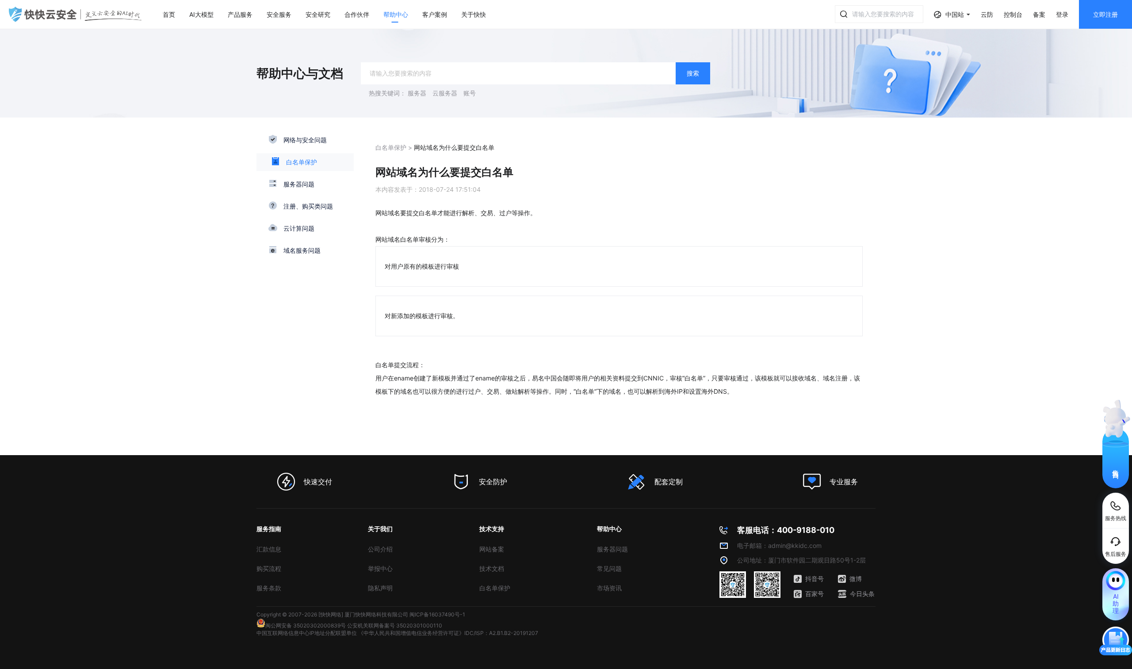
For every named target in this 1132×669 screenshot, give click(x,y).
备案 (1039, 14)
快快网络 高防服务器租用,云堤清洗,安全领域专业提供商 (75, 14)
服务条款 (268, 588)
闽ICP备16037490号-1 (437, 614)
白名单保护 (301, 162)
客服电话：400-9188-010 (785, 530)
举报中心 (380, 568)
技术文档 (491, 568)
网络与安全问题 (305, 140)
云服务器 (444, 93)
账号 (469, 93)
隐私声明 (380, 588)
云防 (987, 14)
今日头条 (862, 593)
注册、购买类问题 (308, 206)
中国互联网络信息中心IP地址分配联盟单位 (306, 633)
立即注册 (1105, 14)
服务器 (417, 93)
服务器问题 (298, 184)
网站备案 (491, 549)
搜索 (693, 73)
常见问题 (609, 568)
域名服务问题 (302, 250)
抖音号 (814, 578)
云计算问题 (298, 228)
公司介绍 (380, 549)
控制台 (1013, 14)
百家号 (814, 593)
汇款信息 (268, 549)
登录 (1062, 14)
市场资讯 (609, 588)
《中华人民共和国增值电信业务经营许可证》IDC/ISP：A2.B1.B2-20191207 (448, 633)
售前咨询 (1116, 466)
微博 (855, 578)
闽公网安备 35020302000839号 (305, 625)
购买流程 (268, 568)
